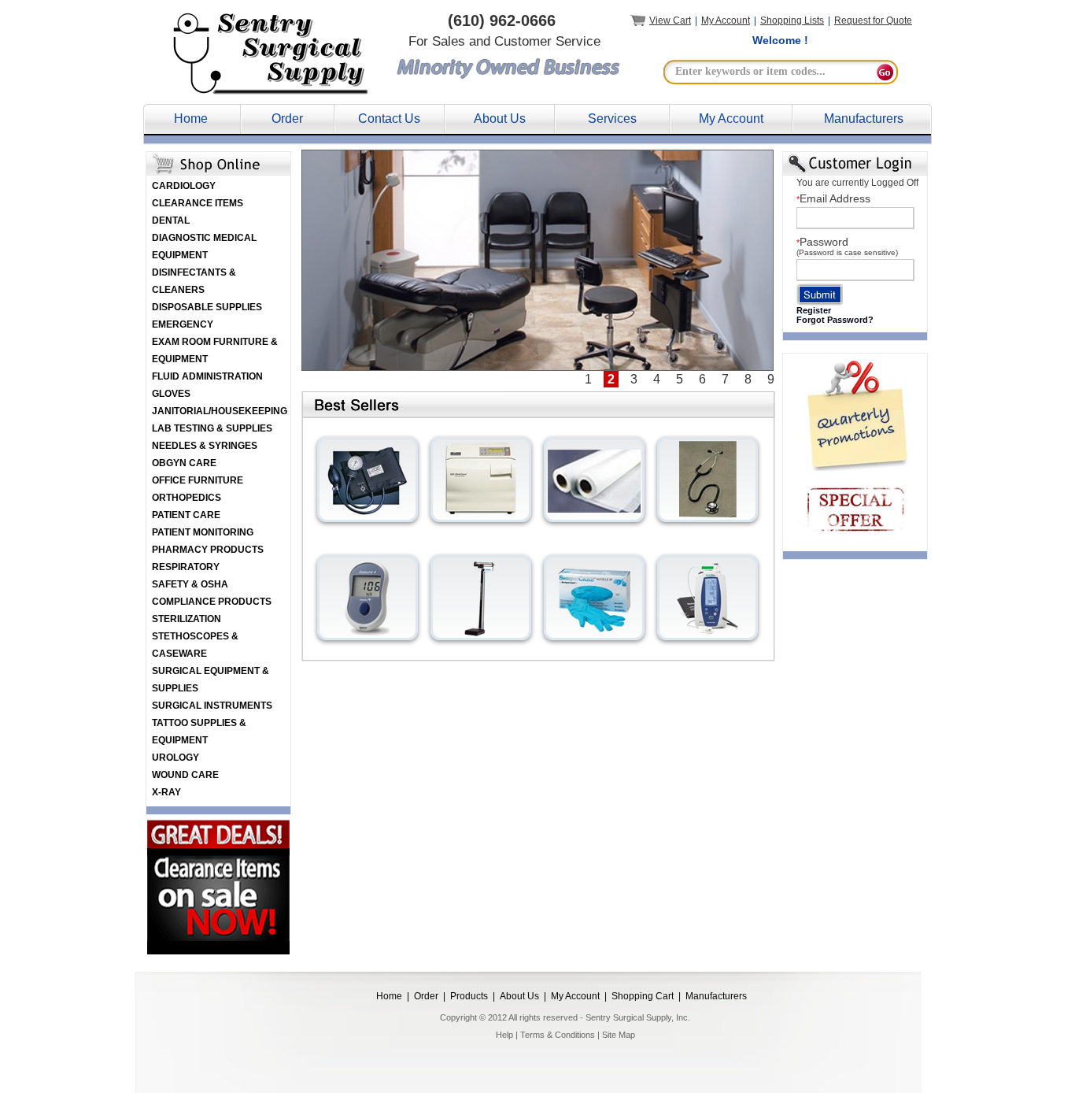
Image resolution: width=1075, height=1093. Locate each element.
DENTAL (171, 220)
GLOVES (171, 393)
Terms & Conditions (557, 1034)
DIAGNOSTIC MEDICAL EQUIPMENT (204, 246)
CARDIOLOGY (184, 185)
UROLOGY (175, 757)
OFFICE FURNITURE (197, 480)
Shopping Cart (642, 996)
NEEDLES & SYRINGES (204, 445)
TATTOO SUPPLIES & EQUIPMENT (199, 731)
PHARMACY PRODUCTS (208, 549)
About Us (500, 118)
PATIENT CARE (186, 515)
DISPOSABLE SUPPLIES (207, 307)
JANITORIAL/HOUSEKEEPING (219, 411)
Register (813, 310)
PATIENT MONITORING (202, 532)
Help (504, 1034)
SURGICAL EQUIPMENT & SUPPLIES (210, 679)
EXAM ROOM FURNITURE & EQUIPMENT (215, 350)
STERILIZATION (186, 618)
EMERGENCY (182, 324)
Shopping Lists (792, 20)
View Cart (670, 20)
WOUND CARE (185, 774)
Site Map (618, 1034)
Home (191, 118)
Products (469, 996)
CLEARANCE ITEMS (197, 203)
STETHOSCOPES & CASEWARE (195, 645)
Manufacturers (863, 118)
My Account (725, 20)
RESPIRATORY (186, 566)
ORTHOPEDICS (186, 497)
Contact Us (389, 118)
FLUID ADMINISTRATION (207, 376)
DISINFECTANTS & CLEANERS (194, 281)
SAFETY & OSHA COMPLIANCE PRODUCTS (212, 593)
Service (609, 118)
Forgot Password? (835, 319)
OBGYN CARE (184, 463)
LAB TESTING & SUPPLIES (212, 428)
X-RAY (166, 792)
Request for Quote (873, 20)
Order (287, 118)
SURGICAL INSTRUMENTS (212, 705)
